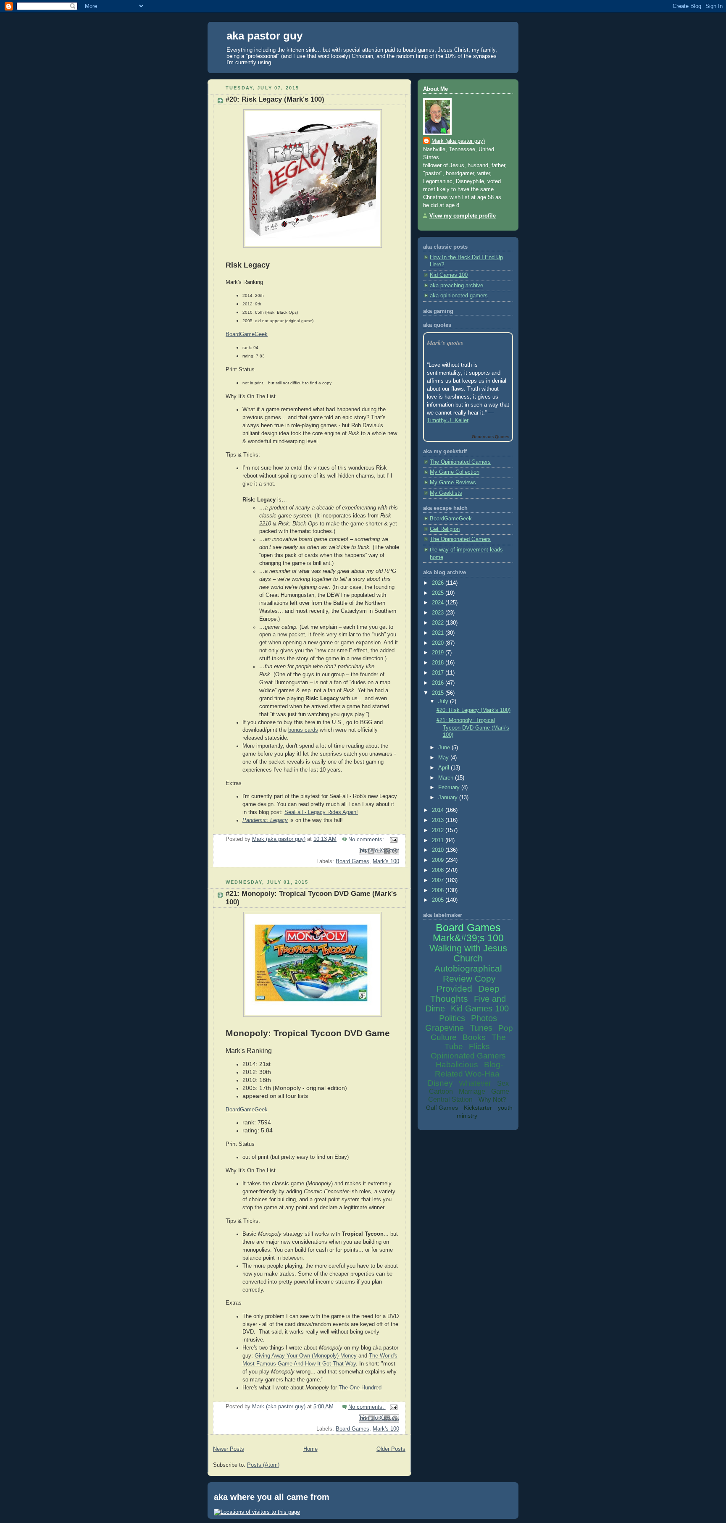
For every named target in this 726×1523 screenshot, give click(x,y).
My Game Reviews (453, 483)
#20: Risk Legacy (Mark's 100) (275, 99)
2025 (438, 593)
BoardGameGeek (247, 1110)
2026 (438, 583)
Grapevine (444, 1027)
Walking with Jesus (468, 948)
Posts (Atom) (263, 1465)
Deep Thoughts (465, 993)
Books (474, 1037)
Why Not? (492, 1099)
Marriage (472, 1091)
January (448, 798)
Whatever (475, 1083)
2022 (438, 623)
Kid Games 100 (449, 275)
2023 (438, 613)
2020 (438, 643)
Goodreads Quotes (490, 436)
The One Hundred (360, 1388)
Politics (452, 1018)
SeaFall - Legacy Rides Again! (321, 812)
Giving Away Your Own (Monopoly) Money (306, 1356)
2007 (438, 880)
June (445, 748)
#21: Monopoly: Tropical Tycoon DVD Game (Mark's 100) (473, 727)
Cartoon (441, 1091)
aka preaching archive (456, 286)
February (449, 787)
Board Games (352, 861)
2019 (438, 653)
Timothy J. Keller (447, 420)
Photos (484, 1018)
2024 (438, 603)
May (444, 758)
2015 (438, 693)
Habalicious (457, 1064)
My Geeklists (446, 493)
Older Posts (390, 1449)
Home (310, 1449)
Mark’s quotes (445, 342)
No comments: (367, 840)
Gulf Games (442, 1107)
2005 (438, 900)
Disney (440, 1083)
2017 (438, 673)
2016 (438, 683)
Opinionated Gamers (468, 1055)
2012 (438, 830)
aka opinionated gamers (459, 296)
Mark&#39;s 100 (468, 937)
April (444, 768)
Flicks (479, 1046)
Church (468, 958)
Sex (503, 1083)
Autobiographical (468, 968)
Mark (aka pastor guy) (458, 141)
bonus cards (303, 730)
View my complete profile (462, 216)
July (444, 701)
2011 (438, 840)
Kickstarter (478, 1107)
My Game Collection (454, 472)
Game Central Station (468, 1095)
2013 (438, 820)
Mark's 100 (386, 861)
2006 (438, 890)
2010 (438, 850)
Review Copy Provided (466, 983)
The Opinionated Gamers (460, 462)
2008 (438, 870)
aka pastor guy (264, 35)
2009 (438, 860)
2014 (438, 810)
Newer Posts (228, 1449)
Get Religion (445, 529)
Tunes (481, 1027)
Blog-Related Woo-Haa (469, 1069)
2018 (438, 663)
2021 (438, 633)
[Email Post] (392, 840)
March (446, 778)
